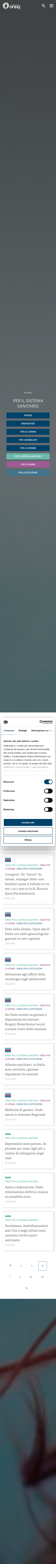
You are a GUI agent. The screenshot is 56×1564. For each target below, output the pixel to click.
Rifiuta (28, 839)
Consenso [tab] (8, 730)
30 (42, 1276)
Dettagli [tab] (23, 730)
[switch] (48, 791)
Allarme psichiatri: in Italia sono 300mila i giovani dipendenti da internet (25, 1069)
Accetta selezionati (28, 831)
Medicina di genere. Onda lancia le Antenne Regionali (25, 1112)
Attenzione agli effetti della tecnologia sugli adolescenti (25, 976)
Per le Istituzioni (28, 472)
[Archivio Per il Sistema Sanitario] (8, 858)
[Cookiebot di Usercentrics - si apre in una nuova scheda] (40, 722)
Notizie (28, 415)
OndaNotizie (28, 423)
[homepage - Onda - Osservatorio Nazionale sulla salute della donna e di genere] (14, 7)
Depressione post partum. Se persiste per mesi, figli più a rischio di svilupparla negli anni (25, 1150)
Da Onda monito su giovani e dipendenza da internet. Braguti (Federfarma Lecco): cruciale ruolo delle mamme (26, 1021)
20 (31, 1276)
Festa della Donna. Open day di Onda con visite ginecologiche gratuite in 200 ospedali (27, 933)
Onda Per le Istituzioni (29, 868)
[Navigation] (51, 5)
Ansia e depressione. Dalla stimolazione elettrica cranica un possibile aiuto (26, 1191)
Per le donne (28, 464)
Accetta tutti (28, 822)
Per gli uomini (28, 431)
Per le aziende (28, 448)
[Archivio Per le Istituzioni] (8, 861)
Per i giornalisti (28, 440)
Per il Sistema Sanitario (28, 456)
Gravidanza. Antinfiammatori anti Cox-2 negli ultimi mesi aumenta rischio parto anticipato (26, 1232)
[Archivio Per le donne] (8, 859)
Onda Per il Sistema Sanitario (21, 865)
